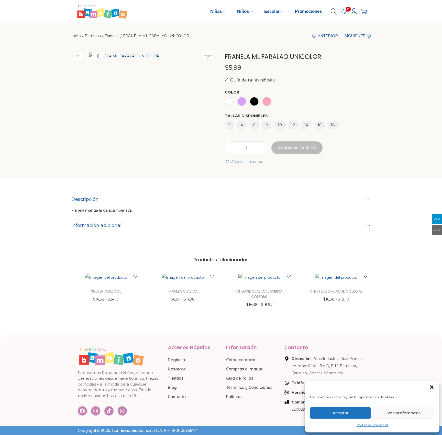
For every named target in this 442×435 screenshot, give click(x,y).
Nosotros (177, 368)
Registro (176, 359)
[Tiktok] (109, 411)
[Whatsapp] (122, 411)
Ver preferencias (404, 412)
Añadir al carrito (297, 148)
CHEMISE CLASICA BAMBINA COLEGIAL (259, 294)
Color (232, 92)
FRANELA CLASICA (182, 291)
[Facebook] (82, 411)
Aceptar (341, 412)
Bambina (93, 36)
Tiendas (175, 378)
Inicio (76, 36)
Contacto (177, 396)
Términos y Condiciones (249, 387)
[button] (431, 387)
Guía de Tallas (239, 378)
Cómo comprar (241, 359)
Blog (172, 387)
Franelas (112, 36)
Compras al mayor (244, 368)
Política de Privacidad (372, 425)
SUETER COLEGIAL (106, 291)
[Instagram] (95, 411)
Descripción (85, 199)
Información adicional (96, 225)
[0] (344, 11)
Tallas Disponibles (246, 115)
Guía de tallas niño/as (252, 79)
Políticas (234, 396)
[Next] (208, 55)
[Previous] (98, 55)
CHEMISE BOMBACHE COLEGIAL (336, 291)
